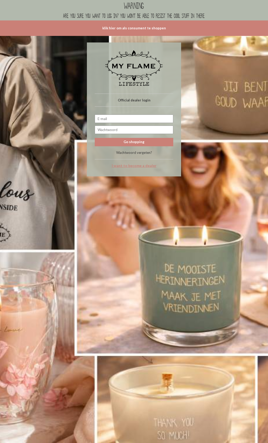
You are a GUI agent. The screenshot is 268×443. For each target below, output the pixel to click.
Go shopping (134, 142)
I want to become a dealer (134, 166)
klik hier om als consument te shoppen (134, 28)
